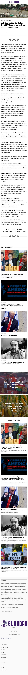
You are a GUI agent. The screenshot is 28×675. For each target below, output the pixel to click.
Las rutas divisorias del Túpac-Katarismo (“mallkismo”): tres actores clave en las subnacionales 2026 (12, 276)
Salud (2, 667)
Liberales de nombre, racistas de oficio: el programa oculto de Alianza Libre (12, 363)
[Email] (10, 638)
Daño (13, 229)
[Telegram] (8, 638)
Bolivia (8, 229)
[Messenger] (13, 40)
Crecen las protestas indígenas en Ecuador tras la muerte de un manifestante (14, 568)
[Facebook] (10, 40)
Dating (2, 652)
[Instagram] (6, 638)
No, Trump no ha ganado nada (9, 335)
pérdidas (24, 231)
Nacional (8, 20)
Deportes (3, 654)
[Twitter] (15, 40)
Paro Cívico (17, 231)
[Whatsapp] (18, 40)
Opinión (3, 665)
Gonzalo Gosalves (7, 231)
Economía (3, 20)
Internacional (5, 659)
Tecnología (4, 670)
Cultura (3, 649)
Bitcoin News (4, 647)
